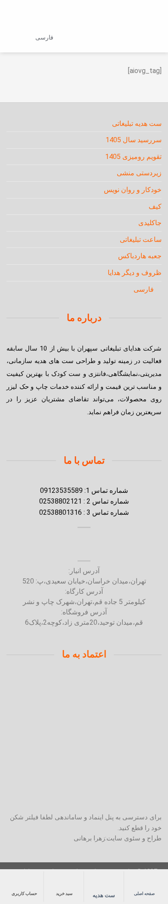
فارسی (44, 37)
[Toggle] (9, 123)
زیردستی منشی (139, 173)
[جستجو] (140, 37)
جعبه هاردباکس (140, 256)
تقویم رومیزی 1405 (133, 157)
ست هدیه (104, 895)
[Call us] (74, 545)
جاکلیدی (150, 223)
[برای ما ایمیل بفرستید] (93, 545)
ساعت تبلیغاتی (141, 239)
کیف (155, 206)
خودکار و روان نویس (133, 190)
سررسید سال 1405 (134, 140)
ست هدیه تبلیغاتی (137, 123)
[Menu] (156, 38)
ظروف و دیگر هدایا (135, 273)
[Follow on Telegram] (54, 545)
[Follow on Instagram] (113, 545)
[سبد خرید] (10, 37)
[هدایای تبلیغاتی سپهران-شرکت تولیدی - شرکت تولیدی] (84, 37)
